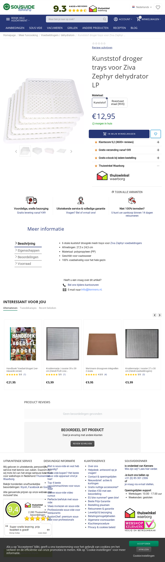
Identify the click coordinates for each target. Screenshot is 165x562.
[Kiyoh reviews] (28, 528)
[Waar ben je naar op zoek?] (104, 19)
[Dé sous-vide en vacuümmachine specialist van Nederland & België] (18, 7)
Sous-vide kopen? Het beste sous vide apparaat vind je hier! (63, 476)
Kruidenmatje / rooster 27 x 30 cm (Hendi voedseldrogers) (87, 369)
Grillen (72, 28)
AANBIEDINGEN (15, 28)
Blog (134, 28)
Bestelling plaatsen (99, 505)
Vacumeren (55, 28)
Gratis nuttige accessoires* (103, 487)
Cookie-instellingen (144, 555)
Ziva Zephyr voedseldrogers (126, 243)
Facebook (33, 487)
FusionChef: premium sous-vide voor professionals (63, 518)
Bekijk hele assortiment (19, 19)
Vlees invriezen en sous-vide (63, 506)
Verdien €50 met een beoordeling (99, 492)
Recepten (119, 28)
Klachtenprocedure (98, 523)
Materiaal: (97, 95)
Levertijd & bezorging (100, 512)
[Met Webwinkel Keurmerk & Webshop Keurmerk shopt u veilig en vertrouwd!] (141, 519)
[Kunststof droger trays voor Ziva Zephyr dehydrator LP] (43, 111)
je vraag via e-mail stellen (139, 484)
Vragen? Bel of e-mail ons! (81, 212)
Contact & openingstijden (102, 476)
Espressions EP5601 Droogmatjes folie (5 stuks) (127, 369)
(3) (90, 374)
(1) (11, 374)
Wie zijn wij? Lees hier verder (141, 468)
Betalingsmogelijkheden (101, 516)
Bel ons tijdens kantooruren (83, 284)
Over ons (93, 466)
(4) (52, 374)
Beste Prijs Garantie (99, 501)
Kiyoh (24, 487)
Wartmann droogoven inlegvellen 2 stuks (48, 369)
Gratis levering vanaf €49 (31, 212)
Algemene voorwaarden (101, 519)
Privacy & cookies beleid (101, 527)
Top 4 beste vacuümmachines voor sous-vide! (64, 485)
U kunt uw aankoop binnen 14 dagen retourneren (132, 214)
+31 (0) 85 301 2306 (136, 478)
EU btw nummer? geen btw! (103, 497)
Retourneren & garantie (101, 508)
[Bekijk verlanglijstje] (157, 9)
